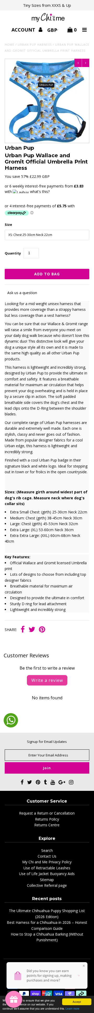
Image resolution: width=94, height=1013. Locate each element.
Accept (77, 1002)
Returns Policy (47, 819)
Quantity (13, 253)
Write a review (47, 680)
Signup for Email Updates (47, 741)
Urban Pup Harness (35, 44)
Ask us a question (22, 292)
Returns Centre (47, 824)
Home (9, 44)
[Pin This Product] (42, 630)
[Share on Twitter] (31, 630)
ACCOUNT (24, 30)
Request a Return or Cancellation (47, 813)
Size (8, 224)
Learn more (72, 1008)
